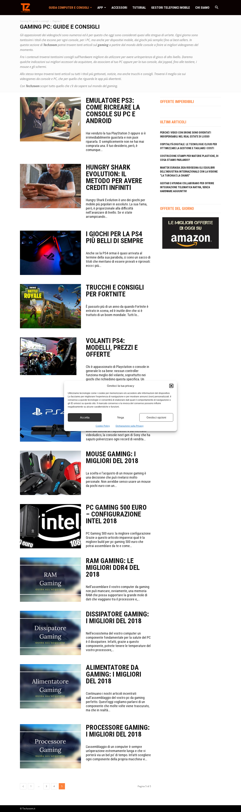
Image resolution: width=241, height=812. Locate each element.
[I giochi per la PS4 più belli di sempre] (50, 253)
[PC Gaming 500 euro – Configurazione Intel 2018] (50, 526)
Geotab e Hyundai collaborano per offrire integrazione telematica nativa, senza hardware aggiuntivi (187, 187)
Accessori (119, 7)
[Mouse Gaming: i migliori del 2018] (50, 473)
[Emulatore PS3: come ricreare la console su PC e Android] (50, 119)
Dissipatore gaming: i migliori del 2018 (117, 617)
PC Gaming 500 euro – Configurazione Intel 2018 (116, 514)
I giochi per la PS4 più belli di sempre (114, 237)
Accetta (84, 417)
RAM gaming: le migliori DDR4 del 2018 (113, 567)
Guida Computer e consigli (69, 7)
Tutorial (139, 7)
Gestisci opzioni (156, 417)
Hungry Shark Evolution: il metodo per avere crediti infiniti (114, 177)
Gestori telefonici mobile (170, 7)
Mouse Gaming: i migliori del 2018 (112, 457)
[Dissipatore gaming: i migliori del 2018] (50, 633)
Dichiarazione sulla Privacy (129, 426)
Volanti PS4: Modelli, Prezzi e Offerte (112, 347)
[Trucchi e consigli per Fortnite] (50, 306)
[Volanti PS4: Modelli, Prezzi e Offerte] (48, 356)
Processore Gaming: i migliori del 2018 (118, 731)
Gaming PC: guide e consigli (34, 21)
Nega (120, 417)
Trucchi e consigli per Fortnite (115, 290)
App (100, 7)
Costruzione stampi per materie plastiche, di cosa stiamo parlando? (189, 157)
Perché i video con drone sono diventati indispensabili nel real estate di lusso (185, 134)
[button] (171, 386)
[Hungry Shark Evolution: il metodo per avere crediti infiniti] (50, 186)
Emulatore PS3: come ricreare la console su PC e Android (113, 111)
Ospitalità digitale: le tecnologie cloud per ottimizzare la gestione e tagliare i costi (188, 146)
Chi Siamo (202, 7)
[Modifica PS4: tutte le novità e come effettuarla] (50, 419)
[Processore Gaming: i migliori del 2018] (50, 746)
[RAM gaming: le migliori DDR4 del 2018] (50, 579)
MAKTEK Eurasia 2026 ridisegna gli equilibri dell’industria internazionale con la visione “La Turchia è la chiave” (189, 171)
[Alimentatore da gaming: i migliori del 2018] (50, 686)
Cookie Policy (103, 426)
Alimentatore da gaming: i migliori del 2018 (113, 674)
